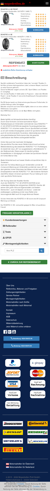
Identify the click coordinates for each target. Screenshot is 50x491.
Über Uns (10, 285)
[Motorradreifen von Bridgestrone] (13, 423)
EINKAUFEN (38, 30)
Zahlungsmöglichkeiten (16, 292)
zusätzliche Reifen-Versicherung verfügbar (17, 70)
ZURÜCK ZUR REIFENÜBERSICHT (25, 262)
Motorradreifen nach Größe (17, 302)
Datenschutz (11, 320)
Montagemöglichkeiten (15, 298)
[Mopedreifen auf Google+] (9, 332)
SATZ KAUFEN (38, 63)
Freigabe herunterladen (16, 213)
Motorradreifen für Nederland (21, 467)
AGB (8, 316)
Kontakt (9, 310)
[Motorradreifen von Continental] (37, 423)
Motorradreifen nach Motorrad (19, 305)
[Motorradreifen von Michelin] (37, 440)
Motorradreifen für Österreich (21, 463)
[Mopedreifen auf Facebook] (5, 332)
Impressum (11, 313)
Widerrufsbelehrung (14, 323)
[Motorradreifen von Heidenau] (37, 432)
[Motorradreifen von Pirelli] (13, 449)
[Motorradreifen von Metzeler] (13, 440)
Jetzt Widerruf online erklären (18, 326)
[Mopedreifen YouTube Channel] (14, 332)
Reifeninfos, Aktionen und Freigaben (21, 288)
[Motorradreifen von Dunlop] (13, 432)
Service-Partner (12, 295)
